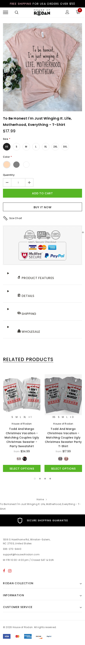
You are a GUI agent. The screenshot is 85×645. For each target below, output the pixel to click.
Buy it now (43, 207)
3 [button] (45, 478)
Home (40, 499)
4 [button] (50, 478)
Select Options (21, 469)
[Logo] (42, 12)
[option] (42, 67)
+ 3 (72, 417)
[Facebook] (4, 570)
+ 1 (29, 417)
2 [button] (40, 478)
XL (45, 146)
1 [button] (35, 478)
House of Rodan (22, 423)
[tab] (28, 359)
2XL (55, 146)
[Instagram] (9, 570)
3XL (65, 146)
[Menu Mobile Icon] (5, 12)
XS (6, 146)
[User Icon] (67, 12)
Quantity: (9, 175)
